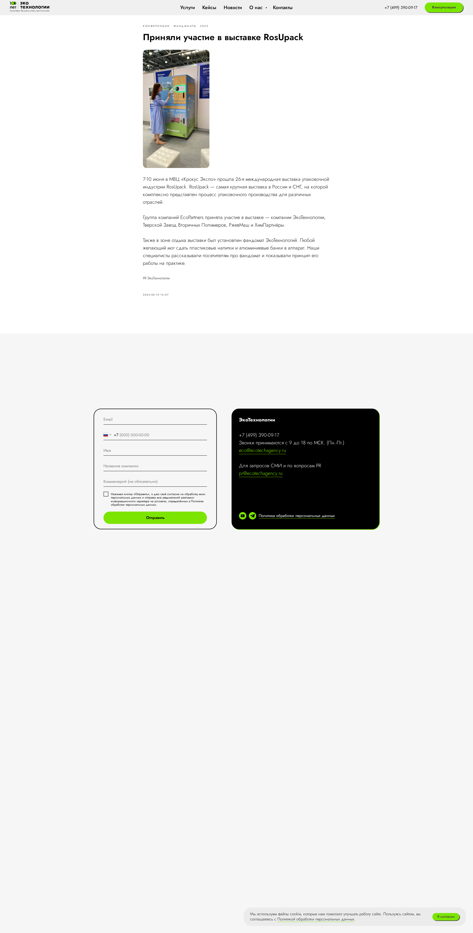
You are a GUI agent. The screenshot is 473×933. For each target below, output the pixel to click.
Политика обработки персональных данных (297, 515)
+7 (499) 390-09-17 (401, 7)
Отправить (155, 517)
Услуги (187, 7)
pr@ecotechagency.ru (261, 473)
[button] (444, 7)
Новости (233, 7)
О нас (256, 7)
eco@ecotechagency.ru (262, 450)
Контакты (283, 7)
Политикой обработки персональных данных (315, 919)
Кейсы (209, 7)
